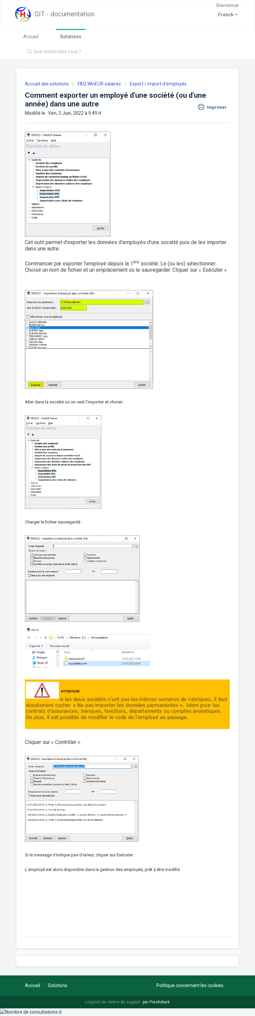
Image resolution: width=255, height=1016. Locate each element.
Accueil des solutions (47, 83)
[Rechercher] (28, 52)
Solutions (70, 36)
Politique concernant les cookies (189, 985)
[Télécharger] (115, 516)
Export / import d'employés (158, 83)
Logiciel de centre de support (113, 1002)
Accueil (31, 36)
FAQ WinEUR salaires (99, 83)
